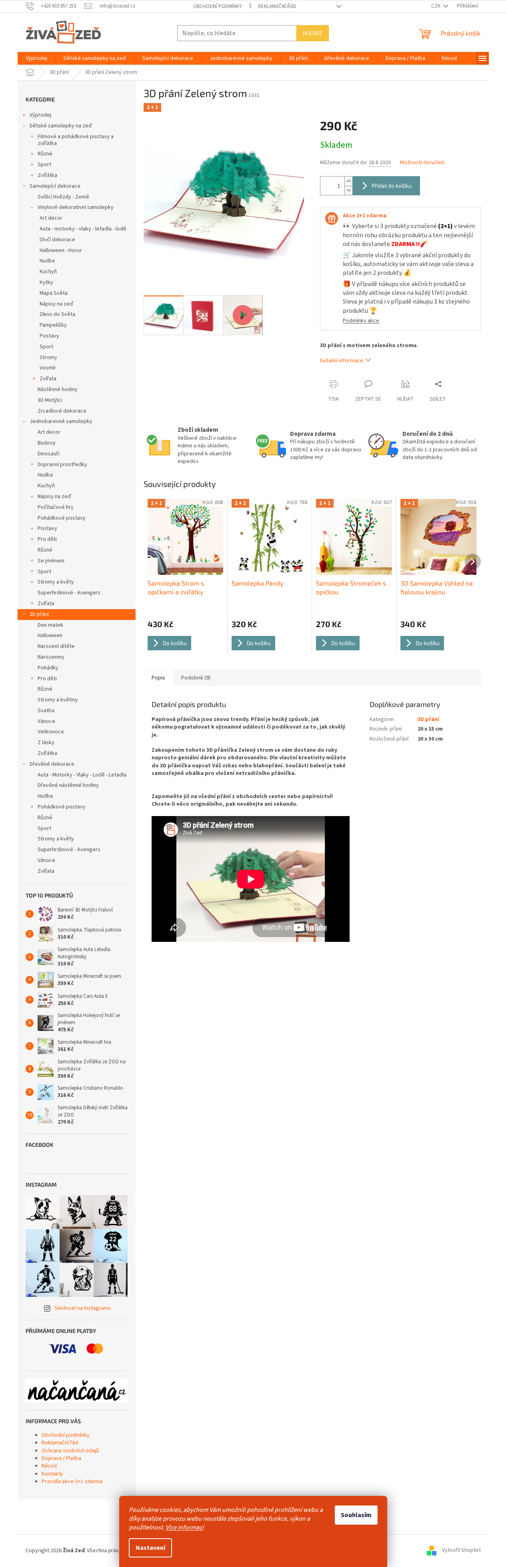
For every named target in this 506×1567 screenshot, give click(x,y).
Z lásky (46, 743)
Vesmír (48, 368)
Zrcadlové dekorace (62, 411)
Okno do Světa (57, 314)
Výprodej (40, 115)
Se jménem (51, 561)
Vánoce (46, 721)
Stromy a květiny (58, 700)
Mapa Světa (54, 293)
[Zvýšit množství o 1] (348, 181)
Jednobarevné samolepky (61, 421)
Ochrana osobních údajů (70, 1451)
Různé (45, 154)
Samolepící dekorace (55, 186)
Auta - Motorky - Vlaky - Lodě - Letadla (82, 775)
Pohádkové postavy (62, 518)
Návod (49, 1466)
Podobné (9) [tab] (195, 678)
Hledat (312, 33)
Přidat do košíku (392, 185)
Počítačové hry (56, 507)
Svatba (46, 711)
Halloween (50, 636)
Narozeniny (51, 657)
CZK (436, 6)
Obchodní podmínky (217, 6)
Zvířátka (47, 175)
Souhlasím (356, 1515)
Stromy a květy (56, 582)
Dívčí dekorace (57, 240)
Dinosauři (49, 454)
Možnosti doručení (422, 163)
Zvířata (48, 379)
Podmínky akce (361, 321)
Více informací (185, 1527)
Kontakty (52, 1474)
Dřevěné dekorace (52, 764)
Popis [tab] (158, 678)
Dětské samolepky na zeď (61, 126)
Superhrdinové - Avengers (69, 593)
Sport (44, 165)
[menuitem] (36, 58)
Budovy (47, 443)
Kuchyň (48, 272)
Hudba (47, 261)
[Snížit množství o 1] (348, 190)
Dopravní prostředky (62, 465)
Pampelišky (53, 325)
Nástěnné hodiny (58, 389)
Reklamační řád (277, 6)
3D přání (39, 614)
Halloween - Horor (61, 250)
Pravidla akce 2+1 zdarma (72, 1482)
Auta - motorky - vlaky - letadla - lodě (83, 229)
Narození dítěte (56, 646)
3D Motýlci (50, 400)
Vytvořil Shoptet (461, 1551)
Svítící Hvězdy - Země (63, 197)
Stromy (48, 357)
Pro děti (47, 539)
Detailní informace (341, 361)
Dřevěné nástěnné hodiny (68, 785)
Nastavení (150, 1547)
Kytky (46, 282)
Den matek (50, 625)
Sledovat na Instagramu (82, 1308)
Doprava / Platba (61, 1458)
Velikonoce (51, 732)
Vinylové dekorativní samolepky (76, 207)
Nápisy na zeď (56, 304)
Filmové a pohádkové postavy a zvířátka (76, 140)
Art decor (51, 218)
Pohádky (48, 668)
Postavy (49, 336)
